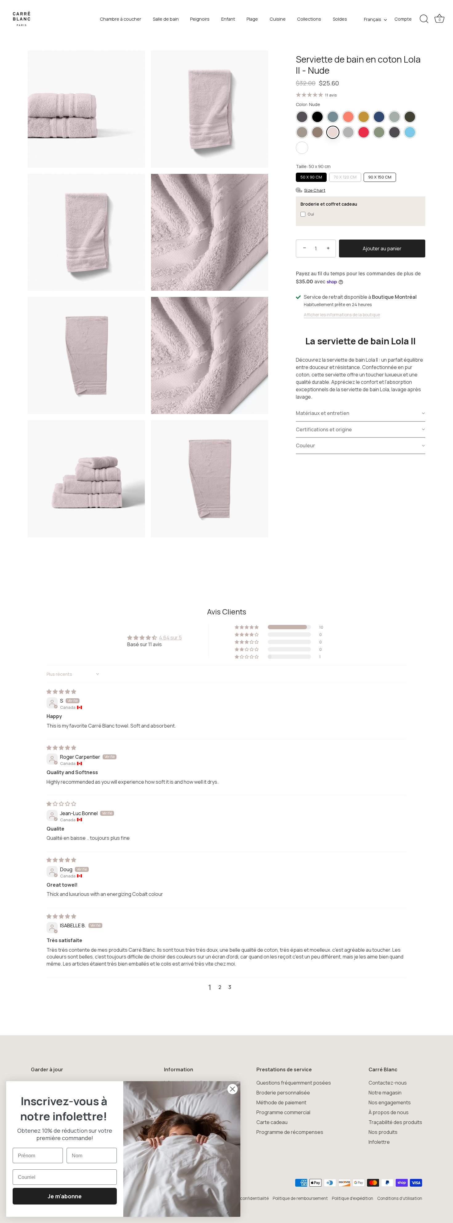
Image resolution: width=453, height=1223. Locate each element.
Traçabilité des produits (395, 1122)
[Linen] (302, 132)
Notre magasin (385, 1092)
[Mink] (317, 132)
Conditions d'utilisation (399, 1198)
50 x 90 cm (311, 177)
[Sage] (379, 132)
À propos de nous (389, 1112)
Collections (309, 19)
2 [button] (219, 987)
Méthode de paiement (281, 1102)
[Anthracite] (302, 117)
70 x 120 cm (345, 177)
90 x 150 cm (379, 177)
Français (372, 19)
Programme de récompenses (289, 1132)
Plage (252, 19)
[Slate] (394, 132)
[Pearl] (348, 132)
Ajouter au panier (382, 248)
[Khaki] (394, 117)
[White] (302, 148)
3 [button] (229, 987)
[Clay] (333, 117)
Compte (403, 19)
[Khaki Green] (410, 117)
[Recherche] (424, 19)
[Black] (317, 117)
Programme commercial (283, 1112)
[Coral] (348, 117)
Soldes (340, 19)
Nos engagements (390, 1102)
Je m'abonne (65, 1196)
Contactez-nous (388, 1082)
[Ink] (379, 117)
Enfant (228, 19)
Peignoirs (200, 19)
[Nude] (333, 132)
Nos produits (383, 1132)
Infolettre (379, 1142)
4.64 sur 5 (170, 637)
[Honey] (363, 117)
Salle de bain (166, 19)
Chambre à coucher (120, 19)
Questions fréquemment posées (293, 1082)
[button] (360, 413)
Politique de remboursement (300, 1198)
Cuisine (278, 19)
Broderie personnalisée (283, 1092)
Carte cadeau (272, 1122)
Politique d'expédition (352, 1198)
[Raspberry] (363, 132)
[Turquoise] (410, 132)
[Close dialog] (232, 1089)
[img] (61, 691)
